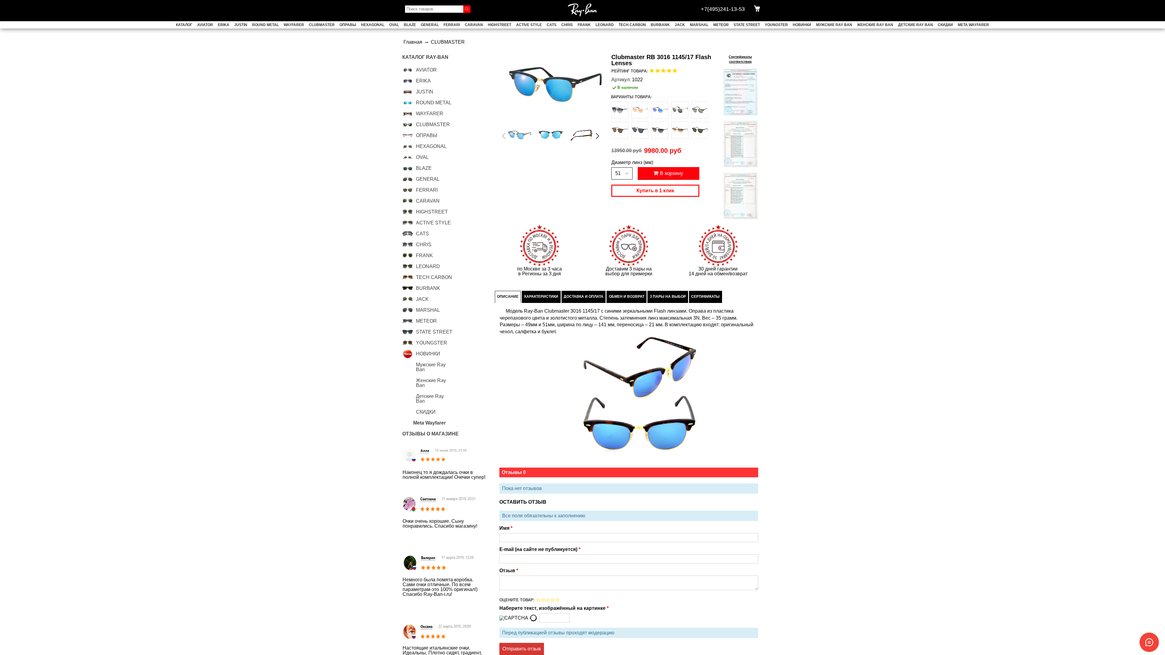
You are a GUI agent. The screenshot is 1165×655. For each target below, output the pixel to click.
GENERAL (430, 25)
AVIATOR (205, 25)
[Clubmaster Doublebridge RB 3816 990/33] (620, 130)
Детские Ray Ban (915, 25)
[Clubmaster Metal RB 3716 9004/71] (660, 130)
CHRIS (567, 25)
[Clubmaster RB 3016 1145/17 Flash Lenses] (519, 134)
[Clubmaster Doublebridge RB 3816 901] (699, 110)
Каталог (184, 25)
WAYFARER (294, 25)
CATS (551, 25)
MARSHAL (699, 25)
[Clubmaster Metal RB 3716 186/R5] (640, 130)
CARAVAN (474, 25)
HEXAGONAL (372, 25)
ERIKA (223, 25)
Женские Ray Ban (875, 25)
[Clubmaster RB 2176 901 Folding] (699, 130)
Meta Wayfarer (973, 25)
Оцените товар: (517, 600)
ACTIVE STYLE (529, 25)
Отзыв (507, 570)
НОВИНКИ (802, 25)
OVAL (394, 25)
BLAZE (410, 25)
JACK (680, 25)
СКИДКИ (945, 25)
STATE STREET (747, 25)
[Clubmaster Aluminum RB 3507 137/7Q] (660, 110)
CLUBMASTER (322, 25)
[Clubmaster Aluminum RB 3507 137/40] (679, 110)
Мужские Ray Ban (834, 25)
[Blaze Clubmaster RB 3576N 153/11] (620, 110)
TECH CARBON (632, 25)
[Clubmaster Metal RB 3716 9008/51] (679, 130)
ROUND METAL (265, 25)
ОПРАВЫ (347, 25)
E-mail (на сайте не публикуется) (539, 549)
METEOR (721, 25)
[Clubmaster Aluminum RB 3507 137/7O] (640, 110)
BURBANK (660, 25)
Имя (505, 528)
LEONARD (605, 25)
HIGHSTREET (499, 25)
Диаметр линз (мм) (632, 162)
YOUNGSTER (776, 25)
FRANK (584, 25)
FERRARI (452, 25)
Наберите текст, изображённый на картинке (553, 608)
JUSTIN (240, 25)
